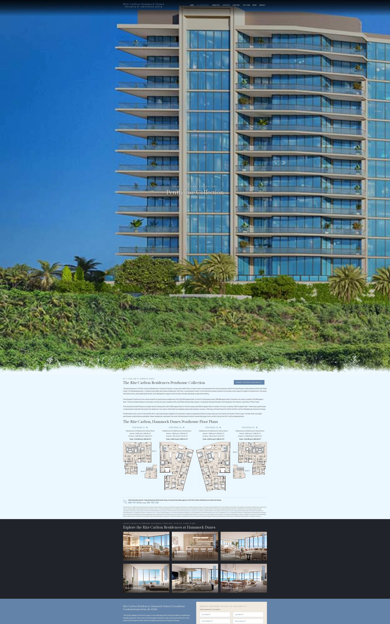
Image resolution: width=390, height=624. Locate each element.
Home (192, 5)
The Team (246, 5)
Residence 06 (230, 588)
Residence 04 (133, 588)
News (255, 5)
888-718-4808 (134, 502)
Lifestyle (226, 5)
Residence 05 (182, 588)
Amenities (216, 5)
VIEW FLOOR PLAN (166, 541)
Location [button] (236, 5)
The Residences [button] (203, 5)
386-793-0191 (153, 502)
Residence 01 (133, 556)
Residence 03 (230, 556)
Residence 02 (182, 556)
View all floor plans (184, 523)
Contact (262, 5)
